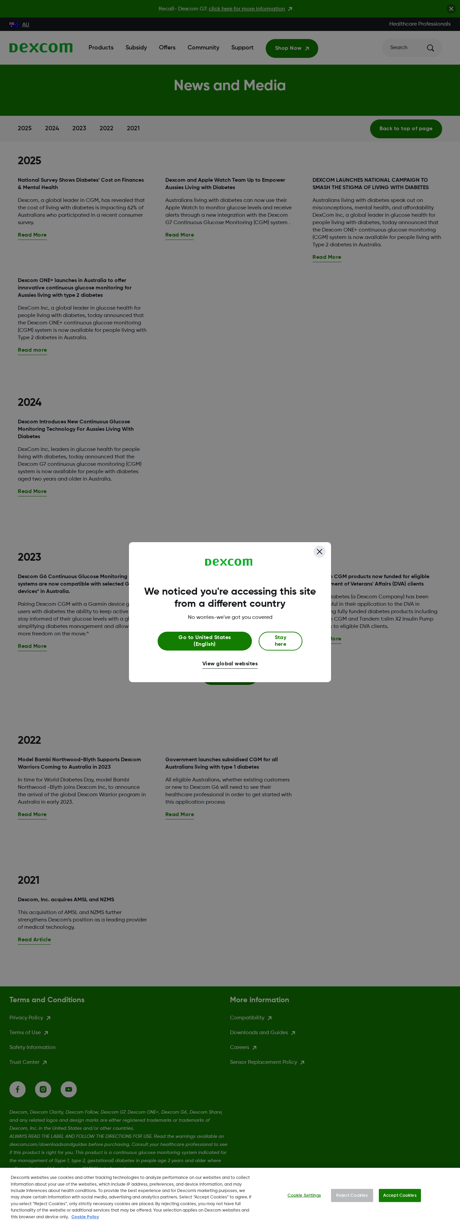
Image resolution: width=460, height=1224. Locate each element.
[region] (230, 1196)
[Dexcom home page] (228, 562)
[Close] (320, 552)
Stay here (281, 641)
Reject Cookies (352, 1195)
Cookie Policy (85, 1217)
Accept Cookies (400, 1195)
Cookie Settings (304, 1195)
